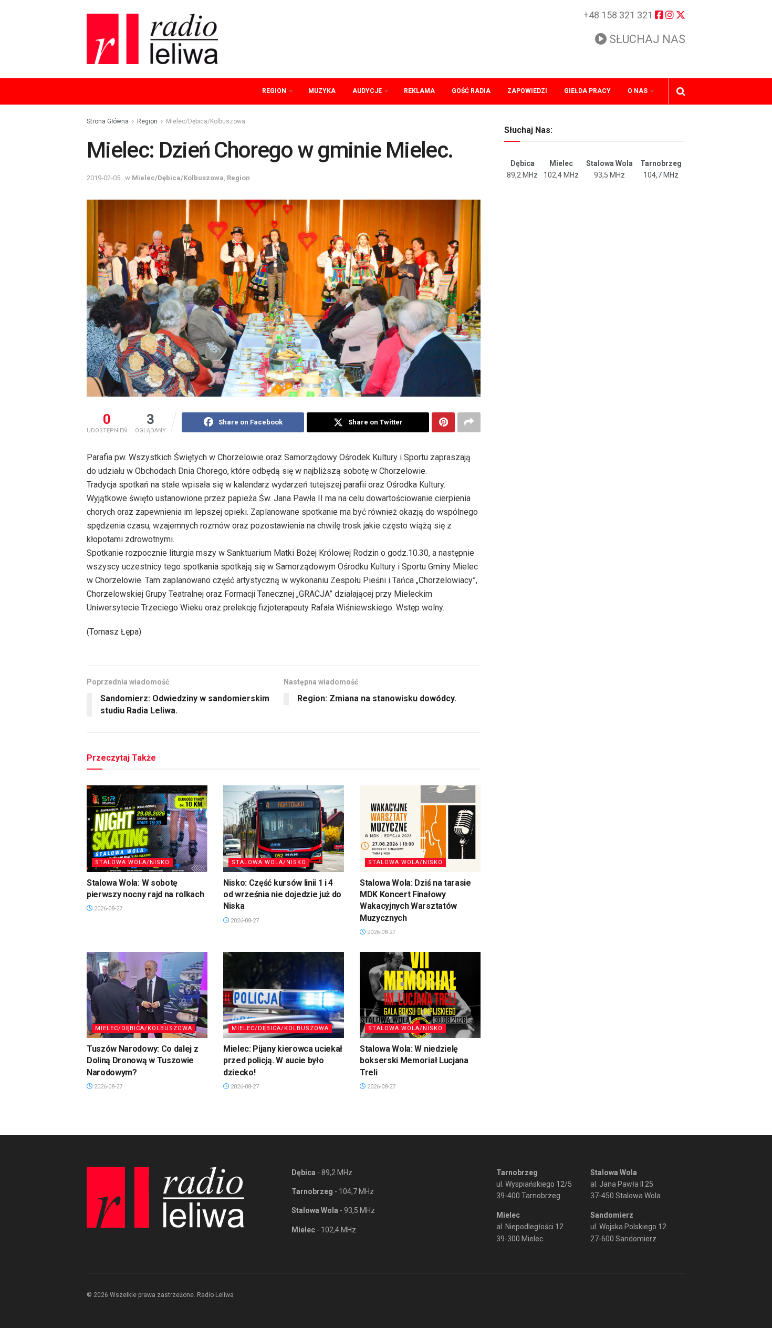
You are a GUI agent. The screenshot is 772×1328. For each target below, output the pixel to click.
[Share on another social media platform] (469, 422)
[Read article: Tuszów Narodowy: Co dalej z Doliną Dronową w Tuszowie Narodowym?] (147, 995)
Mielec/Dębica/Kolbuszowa (205, 121)
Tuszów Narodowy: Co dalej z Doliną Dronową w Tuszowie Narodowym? (142, 1060)
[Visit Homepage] (152, 39)
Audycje (367, 91)
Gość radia (471, 91)
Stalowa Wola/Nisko (132, 862)
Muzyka (322, 91)
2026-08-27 (107, 908)
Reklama (419, 91)
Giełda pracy (587, 91)
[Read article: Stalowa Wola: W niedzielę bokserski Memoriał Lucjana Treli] (420, 995)
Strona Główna (108, 121)
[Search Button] (680, 91)
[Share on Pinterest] (443, 422)
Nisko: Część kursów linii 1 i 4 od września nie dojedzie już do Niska (282, 894)
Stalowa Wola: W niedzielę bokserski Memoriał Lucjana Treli (414, 1060)
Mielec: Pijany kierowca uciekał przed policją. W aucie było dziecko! (282, 1060)
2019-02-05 (103, 178)
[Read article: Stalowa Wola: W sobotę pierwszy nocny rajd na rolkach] (147, 828)
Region (274, 91)
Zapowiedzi (527, 91)
